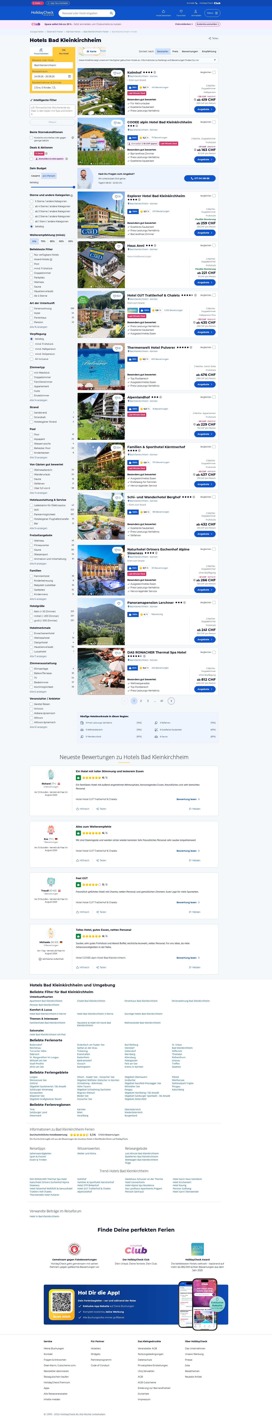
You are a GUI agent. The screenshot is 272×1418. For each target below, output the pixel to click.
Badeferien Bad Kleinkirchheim (141, 1156)
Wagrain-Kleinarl (86, 1092)
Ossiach (81, 1063)
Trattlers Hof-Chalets (41, 1191)
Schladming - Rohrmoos (89, 1083)
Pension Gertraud (134, 1191)
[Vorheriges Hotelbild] (81, 91)
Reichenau (35, 1047)
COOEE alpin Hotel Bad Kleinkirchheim (159, 122)
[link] (163, 13)
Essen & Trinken (38, 1159)
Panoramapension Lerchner (150, 603)
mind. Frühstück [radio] (44, 344)
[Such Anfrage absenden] (111, 13)
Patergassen (131, 1060)
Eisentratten (83, 1054)
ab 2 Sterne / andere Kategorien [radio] (52, 216)
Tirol (32, 1109)
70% (43, 241)
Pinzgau (176, 1086)
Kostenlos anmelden (207, 24)
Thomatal (177, 1054)
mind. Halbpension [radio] (45, 349)
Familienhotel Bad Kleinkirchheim (47, 1022)
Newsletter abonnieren (56, 1371)
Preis (175, 51)
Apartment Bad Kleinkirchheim (46, 1000)
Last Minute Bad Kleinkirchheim (142, 1153)
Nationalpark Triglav (182, 1083)
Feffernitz (177, 1051)
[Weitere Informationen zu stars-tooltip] (71, 195)
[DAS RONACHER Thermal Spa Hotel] (101, 671)
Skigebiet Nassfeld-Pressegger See (143, 1083)
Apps (46, 1388)
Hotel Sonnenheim (135, 1182)
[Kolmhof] (101, 91)
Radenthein (83, 1057)
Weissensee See (38, 1080)
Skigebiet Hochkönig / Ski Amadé (142, 1092)
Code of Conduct (100, 1365)
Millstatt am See (38, 1060)
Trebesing (82, 1051)
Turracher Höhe (38, 1051)
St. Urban (177, 1044)
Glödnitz (176, 1066)
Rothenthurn (179, 1057)
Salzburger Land (38, 1112)
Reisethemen (192, 1371)
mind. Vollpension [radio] (45, 354)
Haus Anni (135, 246)
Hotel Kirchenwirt (182, 1182)
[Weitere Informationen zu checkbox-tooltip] (72, 137)
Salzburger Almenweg (41, 1089)
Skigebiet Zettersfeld (135, 1098)
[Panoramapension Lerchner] (101, 621)
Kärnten (81, 1109)
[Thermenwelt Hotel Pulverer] (101, 366)
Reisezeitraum (40, 71)
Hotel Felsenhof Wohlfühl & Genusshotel (51, 1188)
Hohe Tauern (84, 1086)
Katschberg (178, 1089)
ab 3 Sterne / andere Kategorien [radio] (52, 211)
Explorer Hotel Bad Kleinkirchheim (156, 196)
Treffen (176, 1063)
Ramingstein (83, 1066)
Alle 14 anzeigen (38, 400)
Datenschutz (145, 1359)
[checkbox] (52, 139)
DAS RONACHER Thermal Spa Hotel (156, 652)
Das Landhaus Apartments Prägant (143, 1188)
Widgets (95, 1354)
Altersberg (130, 1057)
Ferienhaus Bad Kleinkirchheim (141, 1000)
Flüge (128, 1162)
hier (197, 60)
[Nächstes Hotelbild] (121, 91)
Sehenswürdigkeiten (40, 1153)
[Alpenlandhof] (101, 416)
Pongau (129, 1089)
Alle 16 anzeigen (38, 327)
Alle (34, 241)
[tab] (41, 51)
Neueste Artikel (193, 1376)
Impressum (144, 1399)
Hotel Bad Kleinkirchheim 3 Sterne (95, 1013)
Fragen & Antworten (55, 1359)
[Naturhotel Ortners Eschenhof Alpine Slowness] (101, 570)
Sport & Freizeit (38, 1156)
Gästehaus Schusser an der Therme (144, 1179)
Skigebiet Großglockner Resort (46, 1098)
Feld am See (131, 1063)
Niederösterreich (134, 1112)
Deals (36, 3)
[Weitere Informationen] (195, 99)
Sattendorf (130, 1051)
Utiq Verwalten (146, 1371)
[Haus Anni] (101, 264)
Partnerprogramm (101, 1359)
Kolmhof (134, 72)
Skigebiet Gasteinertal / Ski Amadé (48, 1086)
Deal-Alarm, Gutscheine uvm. (60, 1365)
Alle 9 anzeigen (38, 563)
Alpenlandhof (138, 397)
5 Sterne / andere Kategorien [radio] (51, 201)
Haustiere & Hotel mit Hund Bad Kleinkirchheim (94, 1024)
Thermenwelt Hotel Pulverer (151, 347)
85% (52, 241)
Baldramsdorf (84, 1060)
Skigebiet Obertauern (136, 1076)
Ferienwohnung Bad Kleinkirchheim (191, 1000)
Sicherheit (143, 1393)
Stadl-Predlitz (37, 1063)
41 (161, 700)
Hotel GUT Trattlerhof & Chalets (153, 295)
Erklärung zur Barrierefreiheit (154, 1388)
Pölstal (175, 1076)
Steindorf (129, 1047)
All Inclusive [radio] (41, 359)
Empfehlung (209, 51)
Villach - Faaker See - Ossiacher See (95, 1076)
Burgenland (131, 1115)
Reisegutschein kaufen (56, 1376)
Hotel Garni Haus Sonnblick (187, 1179)
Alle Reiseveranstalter (56, 1393)
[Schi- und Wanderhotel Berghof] (101, 516)
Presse (188, 1359)
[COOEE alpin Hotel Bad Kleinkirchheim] (101, 141)
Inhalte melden (52, 1399)
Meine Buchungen (54, 1348)
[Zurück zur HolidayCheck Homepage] (42, 13)
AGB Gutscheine (147, 1382)
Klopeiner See (37, 1095)
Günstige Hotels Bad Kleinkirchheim (143, 1013)
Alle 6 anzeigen (38, 599)
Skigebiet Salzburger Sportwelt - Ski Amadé (147, 1095)
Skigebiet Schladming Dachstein (94, 1089)
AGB (140, 1376)
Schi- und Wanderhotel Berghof (154, 497)
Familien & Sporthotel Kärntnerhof (156, 447)
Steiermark (35, 1115)
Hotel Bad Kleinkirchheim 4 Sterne (48, 1013)
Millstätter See (132, 1086)
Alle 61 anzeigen (38, 727)
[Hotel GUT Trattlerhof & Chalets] (101, 314)
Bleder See (82, 1095)
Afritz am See (37, 1066)
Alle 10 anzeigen (38, 457)
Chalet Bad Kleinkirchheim (91, 1000)
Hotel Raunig (179, 1185)
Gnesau (176, 1060)
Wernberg (130, 1054)
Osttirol (34, 1083)
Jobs (187, 1365)
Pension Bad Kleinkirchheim (44, 1004)
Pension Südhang (182, 1188)
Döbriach (34, 1054)
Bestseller (162, 51)
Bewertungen (190, 51)
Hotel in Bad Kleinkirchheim (44, 1216)
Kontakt (191, 3)
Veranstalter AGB (147, 1348)
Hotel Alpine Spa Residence (139, 1185)
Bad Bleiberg (131, 1044)
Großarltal (130, 1080)
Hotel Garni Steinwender (186, 1191)
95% (70, 241)
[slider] (74, 187)
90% (61, 241)
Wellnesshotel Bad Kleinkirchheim (143, 1022)
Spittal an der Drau (87, 1047)
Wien (79, 1112)
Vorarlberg (82, 1115)
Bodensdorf (36, 1044)
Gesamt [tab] (35, 175)
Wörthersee (178, 1080)
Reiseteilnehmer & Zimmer (47, 82)
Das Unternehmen (195, 1348)
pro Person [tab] (49, 175)
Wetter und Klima (86, 1153)
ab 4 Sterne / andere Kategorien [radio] (52, 206)
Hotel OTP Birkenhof (88, 1185)
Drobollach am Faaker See (91, 1044)
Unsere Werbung (194, 1354)
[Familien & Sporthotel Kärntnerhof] (101, 466)
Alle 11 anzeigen (38, 656)
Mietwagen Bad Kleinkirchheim (141, 1159)
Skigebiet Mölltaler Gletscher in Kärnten (98, 1080)
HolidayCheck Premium (57, 1382)
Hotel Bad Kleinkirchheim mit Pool (48, 1034)
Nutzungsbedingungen (150, 1354)
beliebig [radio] (39, 226)
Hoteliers (96, 1348)
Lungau (34, 1076)
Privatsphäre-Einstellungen (153, 1365)
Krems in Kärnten (134, 1066)
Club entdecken (183, 24)
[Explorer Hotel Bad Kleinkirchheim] (101, 215)
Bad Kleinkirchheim (182, 1047)
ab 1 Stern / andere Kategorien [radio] (51, 221)
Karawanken (36, 1092)
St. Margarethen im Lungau (44, 1057)
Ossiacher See (84, 1098)
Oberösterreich (133, 1109)
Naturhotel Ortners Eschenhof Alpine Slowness (158, 551)
